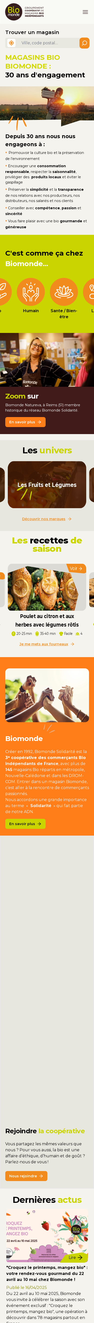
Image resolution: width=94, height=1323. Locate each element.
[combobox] (54, 43)
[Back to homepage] (26, 12)
